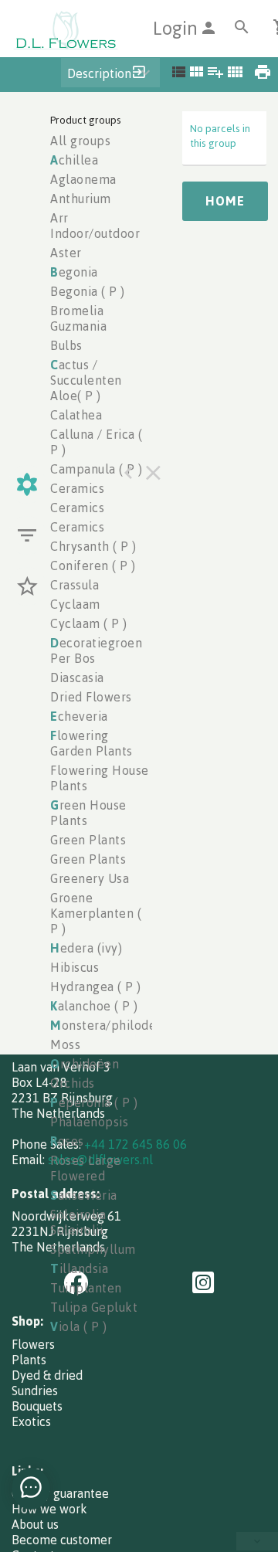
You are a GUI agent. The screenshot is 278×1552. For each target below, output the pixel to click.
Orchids (72, 1083)
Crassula (74, 585)
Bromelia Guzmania (78, 318)
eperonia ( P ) (94, 1102)
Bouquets (37, 1406)
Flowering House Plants (99, 777)
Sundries (35, 1390)
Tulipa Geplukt (93, 1307)
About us (35, 1524)
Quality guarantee (60, 1493)
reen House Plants (88, 812)
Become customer (62, 1539)
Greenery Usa (89, 878)
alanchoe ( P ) (94, 1006)
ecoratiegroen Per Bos (96, 650)
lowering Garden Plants (91, 743)
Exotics (31, 1421)
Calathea (76, 415)
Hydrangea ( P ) (95, 986)
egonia (74, 272)
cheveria (79, 716)
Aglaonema (83, 179)
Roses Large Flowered (85, 1168)
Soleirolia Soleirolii (78, 1222)
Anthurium (80, 198)
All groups (80, 140)
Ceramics (77, 488)
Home (225, 201)
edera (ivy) (86, 948)
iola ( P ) (78, 1326)
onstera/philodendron (120, 1025)
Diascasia (77, 677)
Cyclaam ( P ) (88, 623)
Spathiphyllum (93, 1249)
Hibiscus (74, 967)
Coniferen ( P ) (93, 565)
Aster (66, 252)
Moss (65, 1044)
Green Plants (88, 839)
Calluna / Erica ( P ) (96, 441)
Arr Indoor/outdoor (95, 225)
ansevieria (83, 1195)
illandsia (79, 1268)
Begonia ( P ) (87, 291)
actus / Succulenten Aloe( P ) (86, 380)
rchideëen (84, 1063)
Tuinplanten (86, 1288)
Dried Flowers (91, 697)
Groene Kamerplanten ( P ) (95, 913)
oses (67, 1141)
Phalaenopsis (89, 1121)
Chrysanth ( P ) (93, 546)
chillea (74, 160)
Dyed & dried (47, 1375)
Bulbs (66, 345)
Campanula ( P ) (96, 469)
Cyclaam (75, 604)
